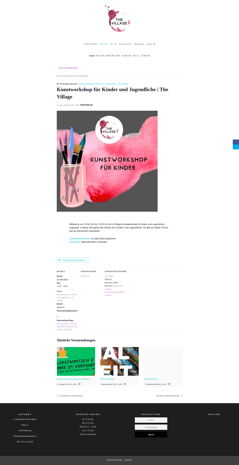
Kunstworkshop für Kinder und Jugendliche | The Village (67, 297)
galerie (65, 323)
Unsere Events (125, 44)
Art (112, 44)
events (59, 323)
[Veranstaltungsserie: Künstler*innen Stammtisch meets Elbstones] (79, 384)
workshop (68, 329)
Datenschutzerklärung (114, 460)
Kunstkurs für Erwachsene (71, 395)
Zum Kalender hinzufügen (73, 260)
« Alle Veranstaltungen (67, 67)
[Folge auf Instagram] (209, 425)
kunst (74, 326)
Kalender (104, 44)
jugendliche (61, 326)
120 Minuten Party (151, 379)
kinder (69, 326)
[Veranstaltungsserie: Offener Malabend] (125, 384)
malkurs (60, 329)
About (150, 44)
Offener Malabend (107, 379)
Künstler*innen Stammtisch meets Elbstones (73, 379)
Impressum (128, 460)
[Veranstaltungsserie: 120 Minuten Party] (169, 384)
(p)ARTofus (85, 276)
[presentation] (76, 361)
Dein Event (139, 44)
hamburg (72, 323)
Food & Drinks (90, 44)
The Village (109, 276)
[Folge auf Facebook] (219, 425)
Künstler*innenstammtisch (168, 395)
